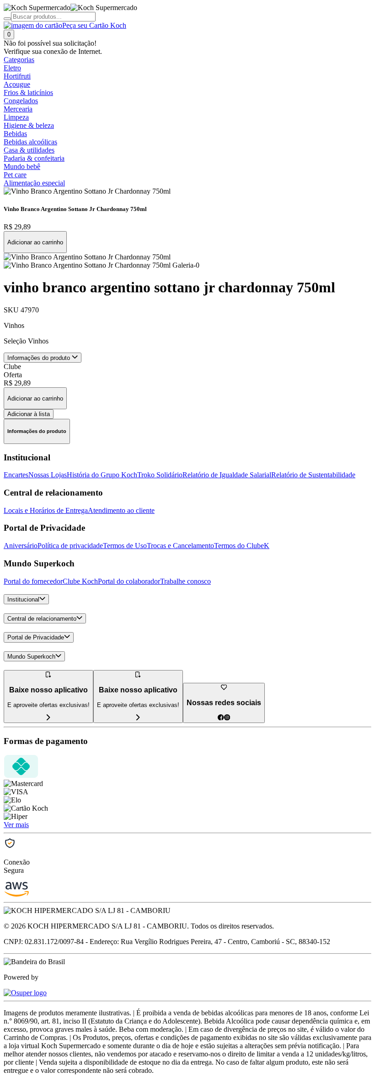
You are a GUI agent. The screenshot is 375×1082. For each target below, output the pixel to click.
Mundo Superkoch (31, 656)
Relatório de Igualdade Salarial (226, 475)
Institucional (23, 599)
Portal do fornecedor (33, 581)
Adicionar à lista (28, 414)
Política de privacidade (70, 545)
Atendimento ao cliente (121, 510)
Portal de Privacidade (35, 637)
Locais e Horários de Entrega (46, 510)
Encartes (16, 475)
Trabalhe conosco (185, 581)
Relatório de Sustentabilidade (313, 475)
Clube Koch (80, 581)
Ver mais (16, 825)
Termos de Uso (125, 545)
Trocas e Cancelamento (180, 545)
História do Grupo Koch (102, 475)
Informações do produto (39, 357)
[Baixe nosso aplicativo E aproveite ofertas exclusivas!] (138, 718)
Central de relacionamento (41, 618)
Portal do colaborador (129, 581)
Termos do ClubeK (241, 545)
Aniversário (21, 545)
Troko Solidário (159, 475)
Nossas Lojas (47, 475)
